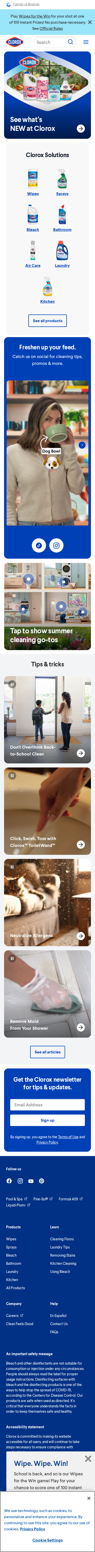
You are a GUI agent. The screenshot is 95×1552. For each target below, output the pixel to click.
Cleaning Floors (62, 1239)
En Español (58, 1315)
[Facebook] (9, 1181)
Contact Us (59, 1324)
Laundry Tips (60, 1247)
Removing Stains (62, 1255)
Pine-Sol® (40, 1199)
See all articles (48, 1051)
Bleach (11, 1255)
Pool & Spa (14, 1199)
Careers (12, 1315)
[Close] (88, 1498)
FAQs (54, 1332)
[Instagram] (20, 1181)
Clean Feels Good (19, 1324)
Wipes (11, 1239)
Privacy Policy (47, 1142)
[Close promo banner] (90, 22)
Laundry (12, 1271)
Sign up (47, 1120)
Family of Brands (26, 4)
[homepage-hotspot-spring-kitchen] (23, 609)
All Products (15, 1288)
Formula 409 (68, 1199)
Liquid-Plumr (16, 1205)
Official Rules (51, 28)
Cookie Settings (47, 1539)
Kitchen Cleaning (63, 1263)
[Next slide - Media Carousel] (82, 445)
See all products (47, 320)
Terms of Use (68, 1137)
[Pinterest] (42, 1181)
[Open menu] (86, 42)
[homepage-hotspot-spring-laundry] (64, 582)
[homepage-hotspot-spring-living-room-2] (83, 612)
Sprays (11, 1247)
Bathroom (13, 1263)
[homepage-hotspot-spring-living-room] (61, 606)
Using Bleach (60, 1271)
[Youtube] (30, 1181)
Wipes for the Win (34, 15)
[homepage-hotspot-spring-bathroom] (28, 579)
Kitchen (12, 1280)
